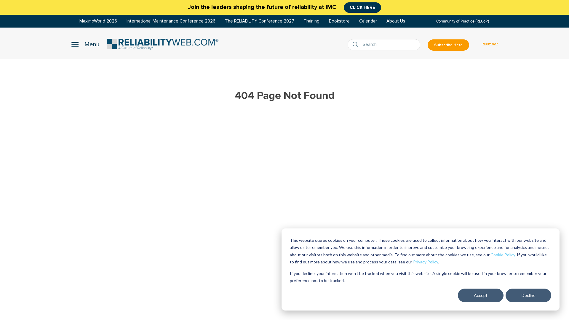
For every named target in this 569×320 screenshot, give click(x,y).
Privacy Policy (425, 261)
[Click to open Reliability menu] (85, 44)
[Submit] (356, 44)
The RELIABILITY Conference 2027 (259, 21)
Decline (529, 295)
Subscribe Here (448, 45)
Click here (362, 7)
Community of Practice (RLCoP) (462, 21)
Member (490, 44)
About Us (395, 21)
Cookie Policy (502, 254)
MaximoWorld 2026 (98, 21)
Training (311, 21)
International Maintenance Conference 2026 (171, 21)
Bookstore (339, 21)
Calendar (368, 21)
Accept (481, 295)
